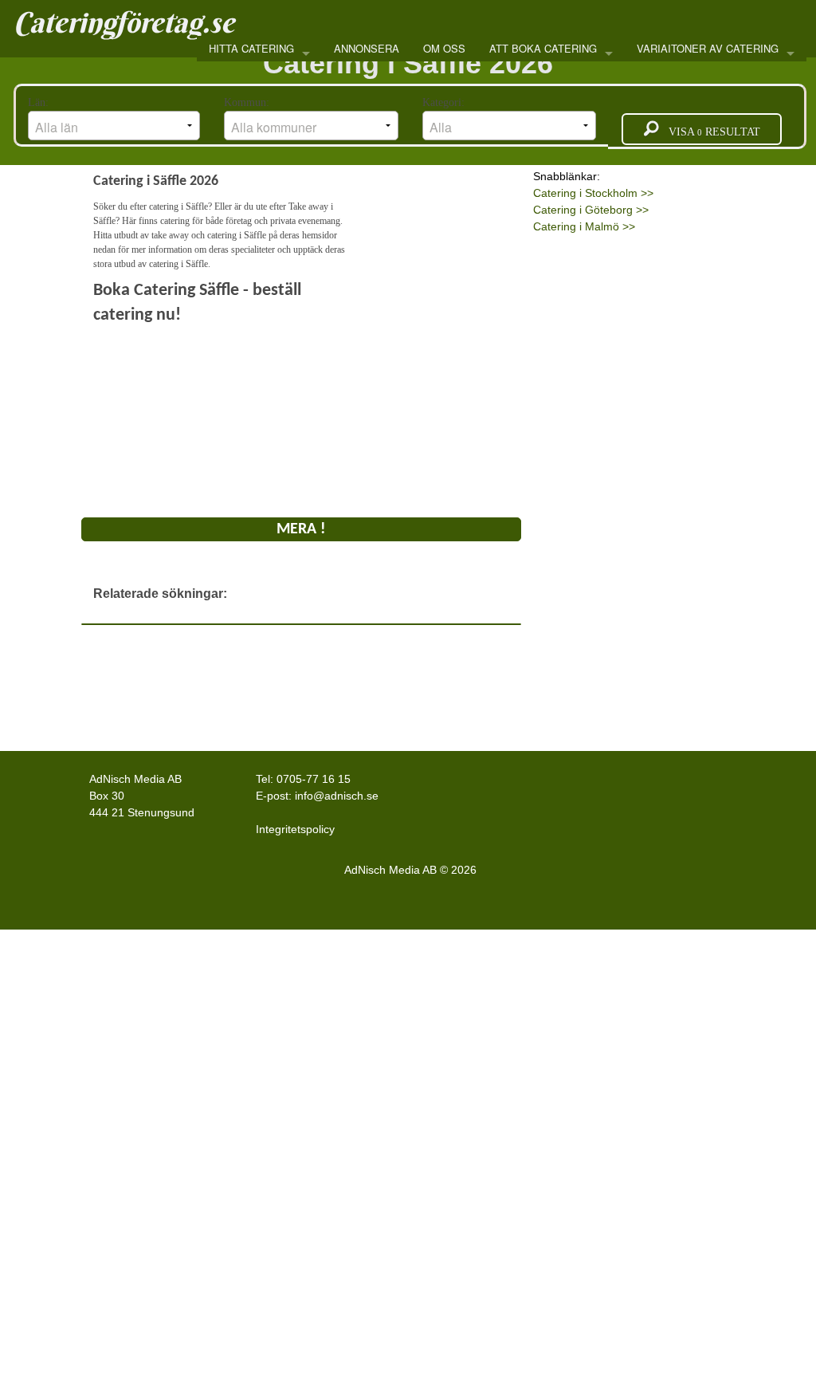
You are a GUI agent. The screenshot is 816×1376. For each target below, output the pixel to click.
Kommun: (248, 102)
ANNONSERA (366, 48)
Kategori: (445, 102)
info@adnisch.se (337, 795)
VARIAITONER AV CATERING (708, 48)
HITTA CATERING (251, 48)
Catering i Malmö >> (584, 226)
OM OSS (444, 48)
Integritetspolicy (295, 829)
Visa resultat (709, 132)
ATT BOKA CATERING (543, 48)
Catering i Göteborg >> (591, 209)
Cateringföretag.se (124, 22)
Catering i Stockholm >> (593, 193)
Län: (40, 102)
